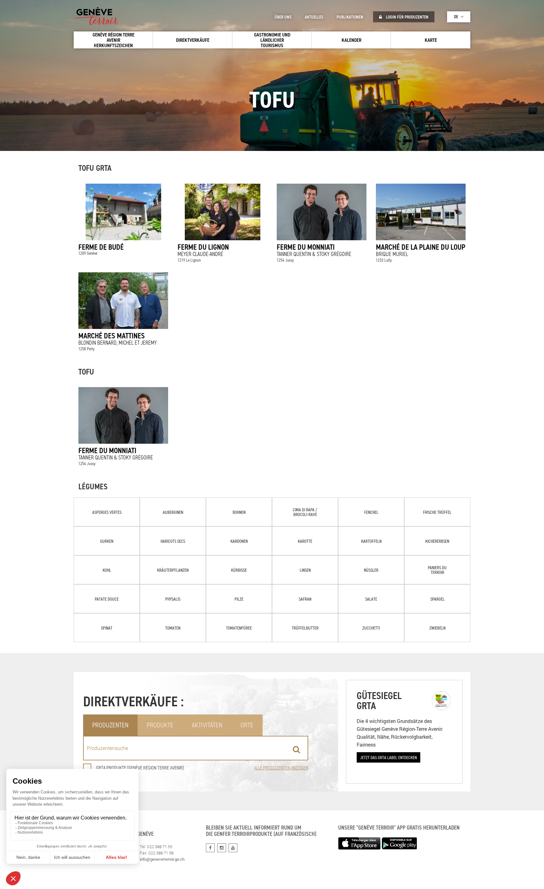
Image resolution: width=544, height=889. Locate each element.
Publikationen (350, 17)
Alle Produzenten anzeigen (281, 768)
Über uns (283, 17)
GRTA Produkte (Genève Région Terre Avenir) (140, 768)
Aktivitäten (207, 725)
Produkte (160, 725)
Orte (247, 725)
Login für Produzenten (406, 17)
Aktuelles (314, 17)
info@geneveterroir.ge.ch (162, 859)
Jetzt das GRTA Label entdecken (388, 757)
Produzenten (110, 725)
